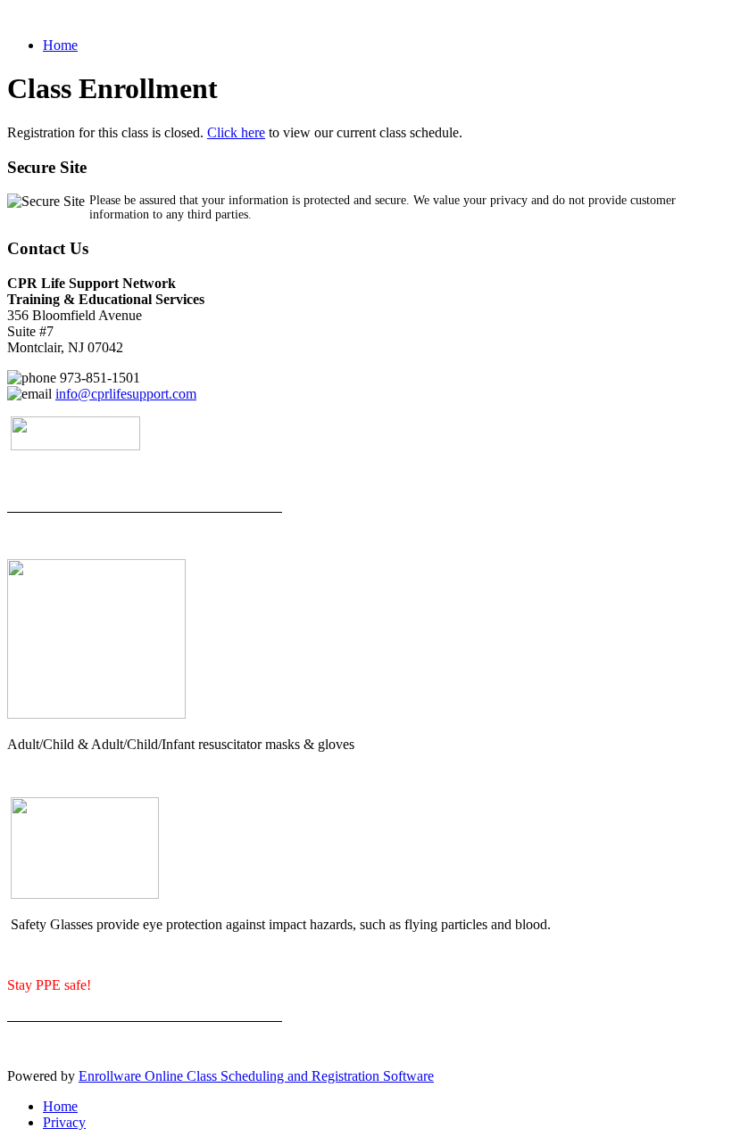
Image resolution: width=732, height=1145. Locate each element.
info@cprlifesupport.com (125, 393)
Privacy (64, 1122)
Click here (236, 132)
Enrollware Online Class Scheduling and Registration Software (256, 1075)
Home (60, 45)
